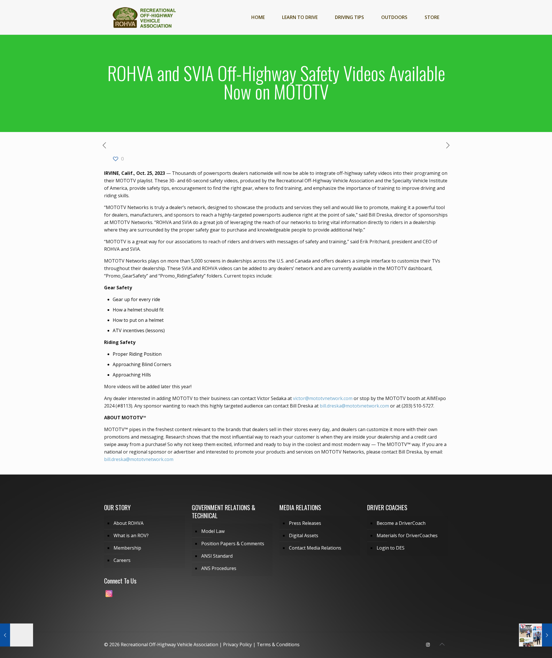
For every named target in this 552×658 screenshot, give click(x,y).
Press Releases (305, 523)
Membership (127, 548)
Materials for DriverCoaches (407, 535)
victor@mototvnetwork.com (322, 398)
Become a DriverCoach (401, 523)
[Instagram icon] (428, 644)
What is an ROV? (131, 535)
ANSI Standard (217, 556)
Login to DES (391, 548)
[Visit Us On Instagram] (109, 596)
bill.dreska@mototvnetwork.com (354, 406)
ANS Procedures (218, 568)
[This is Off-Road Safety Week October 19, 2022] (16, 634)
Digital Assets (303, 535)
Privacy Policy (237, 644)
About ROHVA (128, 523)
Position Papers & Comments (232, 543)
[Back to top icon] (442, 644)
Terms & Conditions (278, 644)
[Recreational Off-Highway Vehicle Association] (144, 17)
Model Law (213, 531)
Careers (122, 560)
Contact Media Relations (315, 548)
